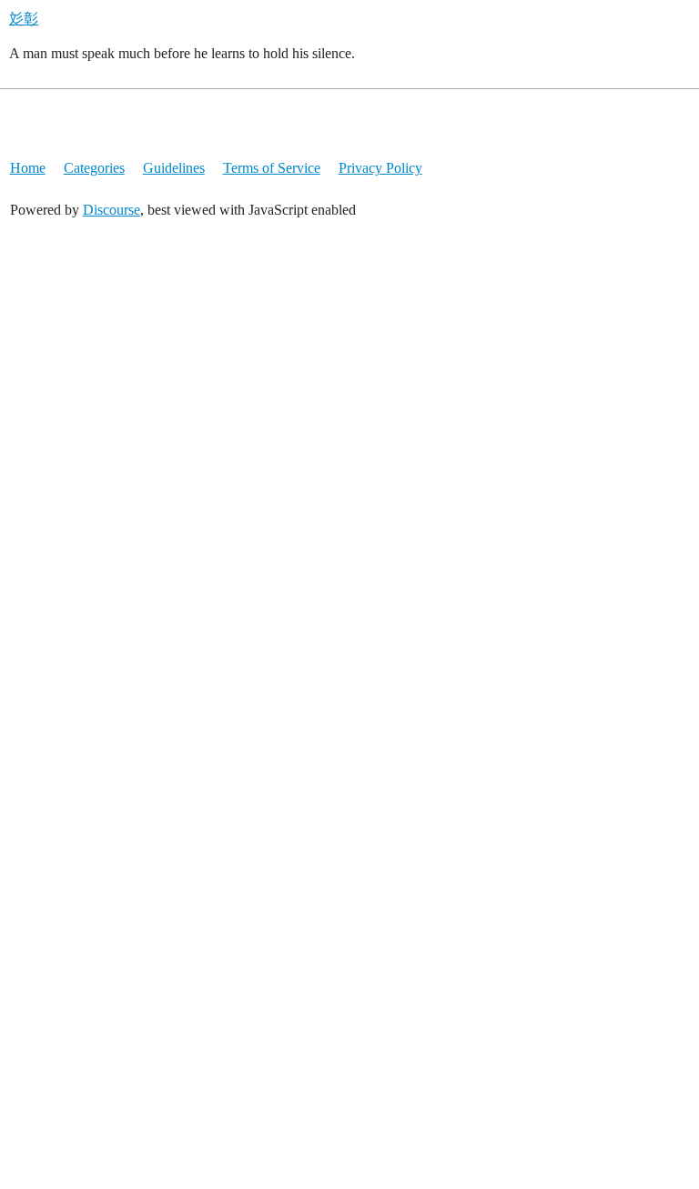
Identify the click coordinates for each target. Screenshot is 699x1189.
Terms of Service (271, 168)
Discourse (111, 209)
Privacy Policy (380, 168)
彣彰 (23, 18)
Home (28, 168)
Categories (94, 168)
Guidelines (174, 168)
